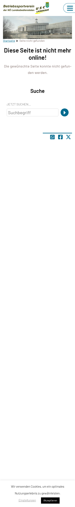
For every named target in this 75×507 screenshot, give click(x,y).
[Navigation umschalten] (70, 8)
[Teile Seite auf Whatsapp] (52, 137)
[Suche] (65, 112)
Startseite (9, 40)
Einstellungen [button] (27, 500)
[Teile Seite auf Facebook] (60, 137)
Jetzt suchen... (19, 104)
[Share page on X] (68, 137)
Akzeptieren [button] (50, 500)
